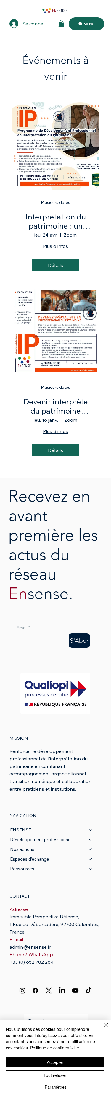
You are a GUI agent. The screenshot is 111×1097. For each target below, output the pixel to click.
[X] (48, 990)
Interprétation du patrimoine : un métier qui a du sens (55, 221)
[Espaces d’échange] (90, 859)
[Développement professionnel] (90, 839)
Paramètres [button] (56, 1087)
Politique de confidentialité (54, 1048)
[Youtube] (75, 990)
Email (23, 627)
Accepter (55, 1062)
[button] (61, 23)
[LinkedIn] (62, 990)
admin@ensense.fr (30, 947)
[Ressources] (90, 869)
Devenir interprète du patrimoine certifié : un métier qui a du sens (55, 406)
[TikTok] (88, 990)
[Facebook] (35, 990)
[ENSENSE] (90, 830)
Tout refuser (55, 1075)
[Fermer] (103, 1028)
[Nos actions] (90, 849)
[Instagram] (22, 990)
